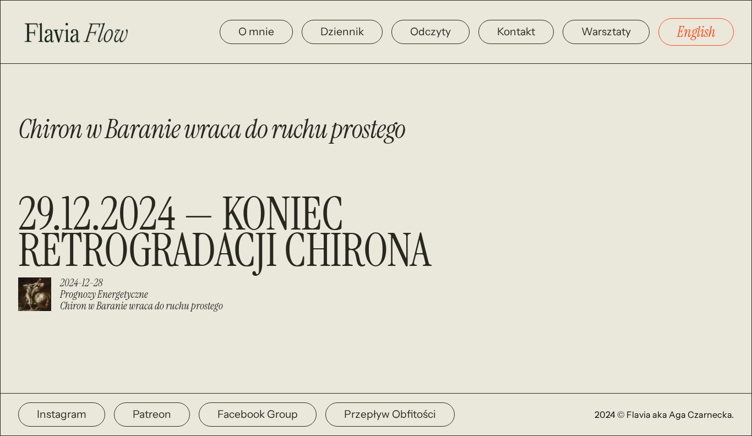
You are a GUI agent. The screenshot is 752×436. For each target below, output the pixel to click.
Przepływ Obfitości (390, 414)
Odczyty (430, 31)
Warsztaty (606, 31)
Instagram (61, 414)
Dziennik (342, 31)
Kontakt (516, 31)
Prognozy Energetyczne (104, 294)
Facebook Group (257, 414)
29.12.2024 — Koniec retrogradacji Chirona (224, 232)
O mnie (256, 31)
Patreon (152, 414)
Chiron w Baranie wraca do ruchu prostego (141, 306)
